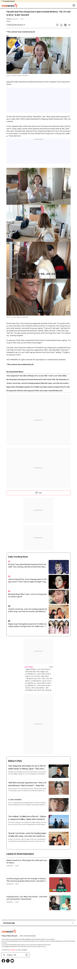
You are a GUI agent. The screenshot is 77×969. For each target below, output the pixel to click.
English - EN (11, 955)
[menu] (73, 5)
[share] (61, 25)
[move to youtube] (12, 961)
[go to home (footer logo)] (9, 931)
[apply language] (26, 955)
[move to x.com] (8, 961)
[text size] (69, 25)
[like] (57, 25)
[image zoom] (68, 71)
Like (40, 493)
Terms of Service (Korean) (28, 936)
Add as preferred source (15, 25)
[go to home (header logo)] (10, 5)
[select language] (65, 25)
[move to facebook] (3, 961)
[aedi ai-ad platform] (17, 38)
